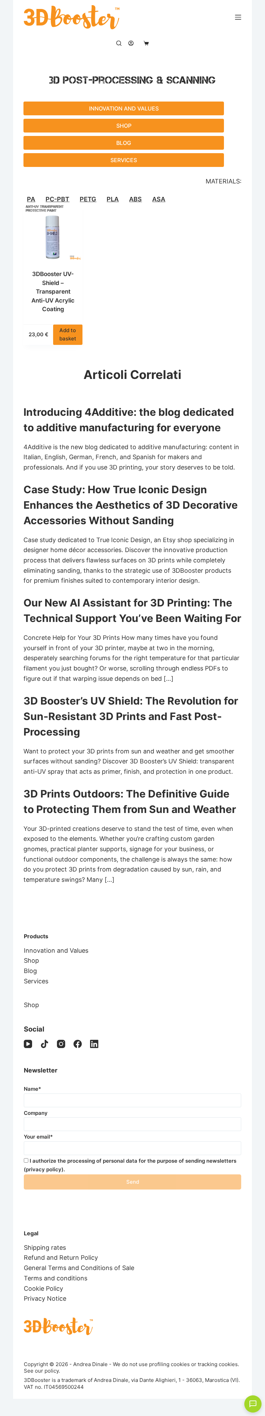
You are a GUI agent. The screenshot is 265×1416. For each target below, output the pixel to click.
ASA (158, 199)
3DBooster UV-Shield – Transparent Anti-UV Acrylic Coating (53, 292)
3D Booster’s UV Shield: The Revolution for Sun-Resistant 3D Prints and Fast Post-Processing (130, 716)
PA (31, 199)
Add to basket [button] (67, 334)
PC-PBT (57, 199)
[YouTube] (28, 1044)
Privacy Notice (45, 1298)
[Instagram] (61, 1044)
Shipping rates (45, 1247)
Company (36, 1113)
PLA (113, 199)
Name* (32, 1089)
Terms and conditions (55, 1278)
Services (123, 160)
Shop (123, 125)
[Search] (118, 43)
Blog (123, 142)
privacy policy (43, 1169)
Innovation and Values (124, 108)
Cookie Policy (43, 1288)
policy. (52, 1370)
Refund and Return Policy (61, 1257)
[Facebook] (77, 1044)
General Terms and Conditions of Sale (79, 1267)
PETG (88, 199)
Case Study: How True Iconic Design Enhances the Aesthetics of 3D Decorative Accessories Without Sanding (130, 505)
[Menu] (238, 17)
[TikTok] (44, 1044)
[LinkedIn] (94, 1044)
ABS (135, 199)
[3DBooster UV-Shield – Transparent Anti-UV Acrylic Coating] (52, 232)
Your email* (38, 1136)
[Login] (131, 43)
